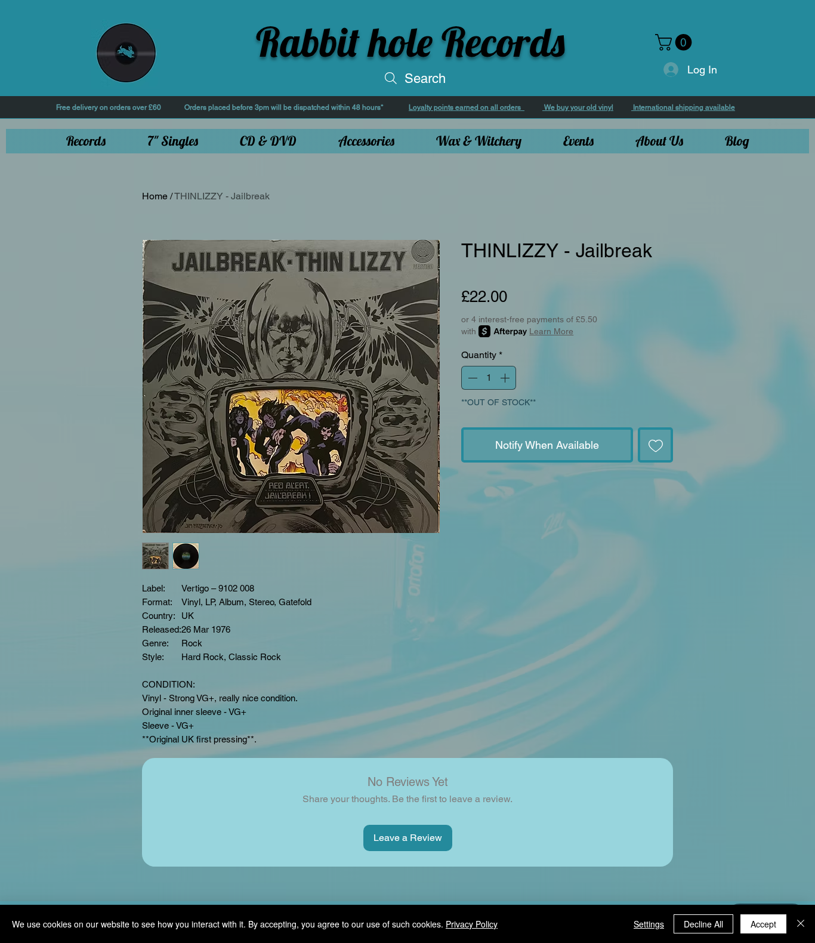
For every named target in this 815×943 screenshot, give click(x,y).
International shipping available (683, 107)
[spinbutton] (489, 377)
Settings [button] (649, 924)
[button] (675, 42)
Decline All (703, 924)
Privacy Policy (472, 924)
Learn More (551, 331)
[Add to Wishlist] (655, 445)
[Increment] (506, 377)
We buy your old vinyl (577, 107)
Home (155, 196)
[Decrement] (471, 377)
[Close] (801, 923)
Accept (763, 924)
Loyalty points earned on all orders (466, 107)
